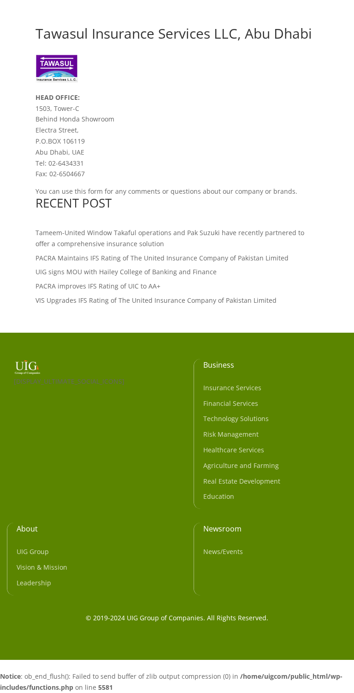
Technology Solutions (236, 418)
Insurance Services (232, 387)
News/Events (223, 551)
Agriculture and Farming (241, 465)
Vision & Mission (42, 567)
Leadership (34, 582)
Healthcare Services (233, 449)
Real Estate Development (241, 481)
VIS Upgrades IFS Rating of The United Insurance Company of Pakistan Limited (156, 300)
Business (218, 365)
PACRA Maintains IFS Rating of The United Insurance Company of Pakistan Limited (162, 258)
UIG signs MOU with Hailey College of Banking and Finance (126, 271)
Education (218, 496)
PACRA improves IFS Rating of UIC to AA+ (97, 286)
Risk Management (231, 434)
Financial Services (230, 403)
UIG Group (33, 551)
